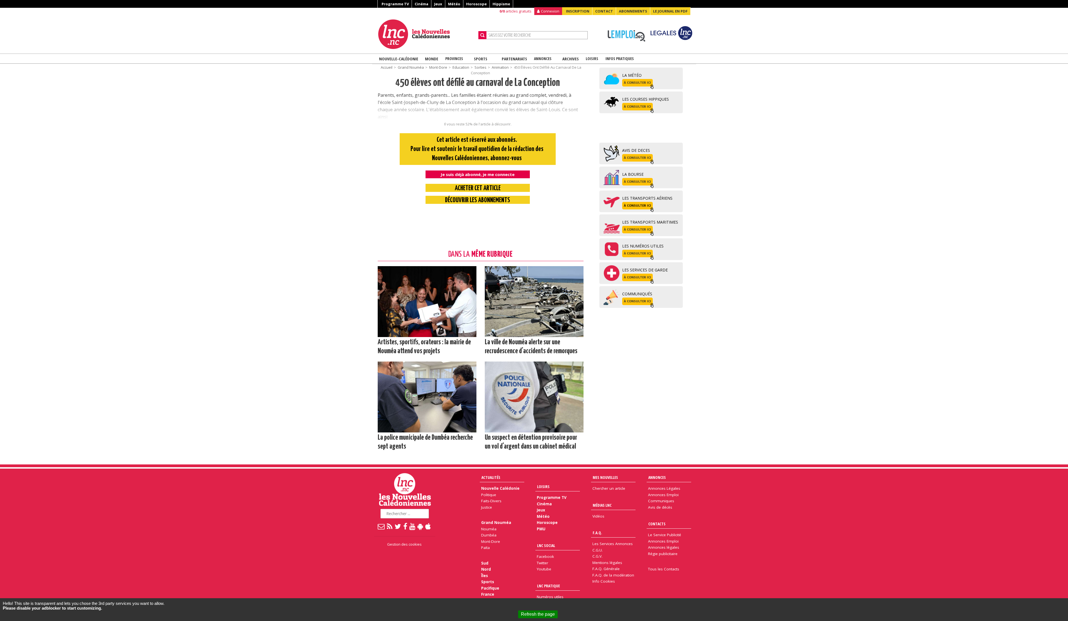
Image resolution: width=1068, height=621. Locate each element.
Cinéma (421, 3)
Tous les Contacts (663, 568)
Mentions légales (607, 562)
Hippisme (501, 3)
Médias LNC (602, 505)
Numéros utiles (550, 596)
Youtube (544, 568)
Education (461, 67)
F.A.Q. (597, 532)
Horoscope (476, 3)
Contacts (657, 523)
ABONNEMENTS (633, 11)
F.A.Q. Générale (606, 568)
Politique (488, 494)
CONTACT (604, 11)
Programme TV (395, 3)
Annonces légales (663, 547)
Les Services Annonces (612, 543)
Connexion (550, 11)
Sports (480, 58)
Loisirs (592, 58)
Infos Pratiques (619, 58)
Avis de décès (660, 507)
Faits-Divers (491, 500)
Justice (486, 507)
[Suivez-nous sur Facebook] (405, 526)
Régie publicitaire (663, 553)
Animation (500, 67)
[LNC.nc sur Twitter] (398, 526)
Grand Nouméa (411, 67)
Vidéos (598, 516)
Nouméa (488, 528)
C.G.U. (597, 550)
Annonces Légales (664, 488)
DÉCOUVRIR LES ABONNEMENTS (477, 200)
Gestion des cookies (404, 544)
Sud (484, 563)
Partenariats (514, 58)
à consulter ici (637, 82)
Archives (570, 58)
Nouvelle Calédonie (500, 488)
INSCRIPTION (577, 11)
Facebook (545, 556)
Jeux (438, 3)
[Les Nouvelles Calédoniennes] (426, 34)
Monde (431, 58)
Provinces (454, 58)
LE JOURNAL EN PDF (670, 11)
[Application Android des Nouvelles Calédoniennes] (420, 526)
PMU (541, 528)
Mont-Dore (438, 67)
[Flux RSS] (390, 526)
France (487, 594)
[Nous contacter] (381, 526)
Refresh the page (538, 614)
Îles (484, 575)
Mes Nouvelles (605, 477)
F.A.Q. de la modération (613, 575)
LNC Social (546, 545)
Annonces (543, 58)
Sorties (480, 67)
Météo (454, 3)
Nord (486, 569)
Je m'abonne (790, 15)
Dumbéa (488, 535)
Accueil (386, 67)
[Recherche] (482, 35)
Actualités (490, 477)
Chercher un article (608, 488)
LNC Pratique (548, 585)
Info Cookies (603, 581)
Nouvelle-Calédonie (398, 58)
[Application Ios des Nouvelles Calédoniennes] (428, 526)
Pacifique (490, 588)
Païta (485, 547)
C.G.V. (597, 556)
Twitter (542, 562)
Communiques (661, 500)
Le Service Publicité (664, 534)
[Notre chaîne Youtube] (412, 526)
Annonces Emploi (663, 494)
